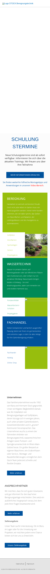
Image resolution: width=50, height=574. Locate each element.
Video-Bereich (37, 185)
